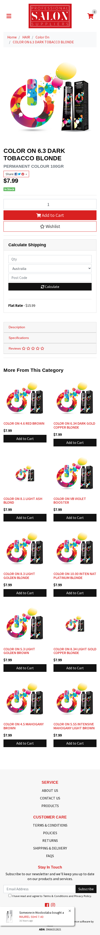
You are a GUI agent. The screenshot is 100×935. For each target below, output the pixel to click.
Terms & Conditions (55, 896)
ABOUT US (50, 790)
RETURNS (50, 840)
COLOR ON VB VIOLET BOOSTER (69, 500)
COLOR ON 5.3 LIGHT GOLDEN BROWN (19, 651)
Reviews (15, 348)
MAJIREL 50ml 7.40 (31, 917)
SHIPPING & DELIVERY (50, 848)
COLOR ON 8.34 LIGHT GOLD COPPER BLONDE (74, 651)
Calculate (51, 286)
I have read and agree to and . (51, 896)
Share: (10, 174)
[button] (50, 226)
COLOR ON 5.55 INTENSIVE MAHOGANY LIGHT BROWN (74, 726)
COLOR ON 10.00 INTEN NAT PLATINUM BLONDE (74, 575)
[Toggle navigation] (8, 16)
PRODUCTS (50, 805)
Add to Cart (52, 215)
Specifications (19, 338)
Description (17, 327)
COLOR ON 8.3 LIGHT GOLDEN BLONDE (19, 575)
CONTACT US (50, 798)
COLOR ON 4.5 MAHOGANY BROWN (23, 726)
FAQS (50, 855)
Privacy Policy (82, 896)
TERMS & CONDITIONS (50, 825)
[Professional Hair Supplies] (50, 15)
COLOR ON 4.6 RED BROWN (23, 423)
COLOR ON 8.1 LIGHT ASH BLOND (22, 500)
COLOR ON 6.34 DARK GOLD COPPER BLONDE (74, 425)
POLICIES (50, 833)
